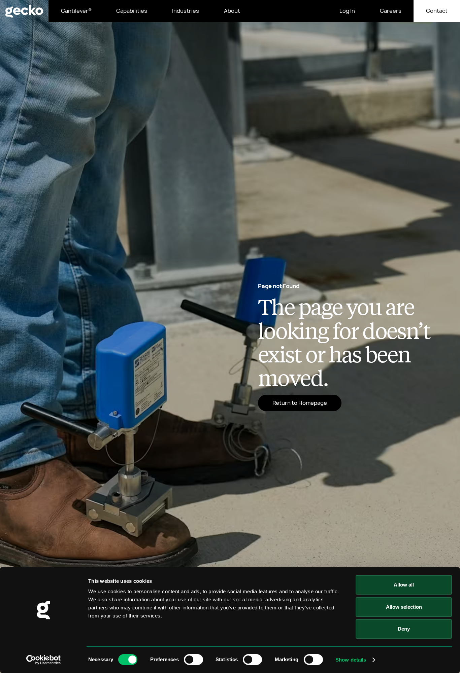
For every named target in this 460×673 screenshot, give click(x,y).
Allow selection (404, 607)
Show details (350, 660)
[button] (132, 11)
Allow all (404, 585)
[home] (24, 11)
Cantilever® (76, 10)
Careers (390, 10)
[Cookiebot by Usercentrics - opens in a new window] (43, 660)
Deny (404, 629)
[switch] (193, 659)
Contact (437, 10)
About (232, 10)
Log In (347, 10)
